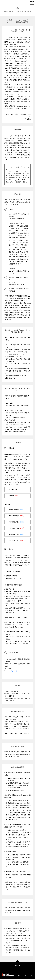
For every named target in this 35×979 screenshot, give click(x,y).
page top (17, 965)
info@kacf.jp (14, 671)
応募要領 (14, 496)
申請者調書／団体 (17, 534)
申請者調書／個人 (17, 522)
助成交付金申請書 (17, 510)
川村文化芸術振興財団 (9, 974)
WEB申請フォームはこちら (17, 490)
